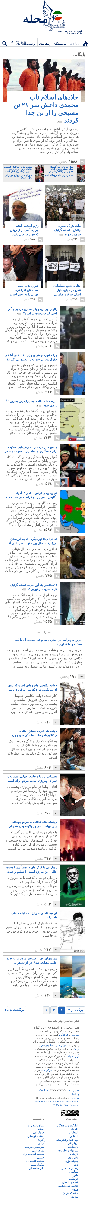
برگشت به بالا (14, 1009)
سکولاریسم (37, 1164)
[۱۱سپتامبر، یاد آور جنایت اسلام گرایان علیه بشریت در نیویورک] (63, 623)
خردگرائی (38, 1132)
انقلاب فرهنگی (35, 1136)
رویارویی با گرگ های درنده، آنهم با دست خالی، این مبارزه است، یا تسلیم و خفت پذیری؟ (31, 870)
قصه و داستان (70, 1182)
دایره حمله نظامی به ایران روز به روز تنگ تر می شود (31, 403)
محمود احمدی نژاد (33, 1153)
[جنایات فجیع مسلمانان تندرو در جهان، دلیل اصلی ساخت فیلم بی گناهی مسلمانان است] (65, 266)
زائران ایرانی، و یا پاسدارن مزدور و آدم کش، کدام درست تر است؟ (32, 311)
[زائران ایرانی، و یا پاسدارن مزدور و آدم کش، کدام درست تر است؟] (72, 327)
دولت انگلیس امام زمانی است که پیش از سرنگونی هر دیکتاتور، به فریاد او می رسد (32, 688)
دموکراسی (61, 1045)
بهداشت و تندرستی (67, 1139)
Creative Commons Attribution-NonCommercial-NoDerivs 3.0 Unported (56, 1101)
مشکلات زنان (70, 1193)
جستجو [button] (4, 42)
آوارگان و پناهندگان (67, 1125)
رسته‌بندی (44, 43)
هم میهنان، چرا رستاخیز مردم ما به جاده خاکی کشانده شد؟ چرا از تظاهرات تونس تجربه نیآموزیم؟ (32, 961)
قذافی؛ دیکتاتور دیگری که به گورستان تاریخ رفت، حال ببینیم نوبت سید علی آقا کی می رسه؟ (32, 541)
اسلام (41, 1129)
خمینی (40, 1157)
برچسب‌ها (30, 43)
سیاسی (75, 1034)
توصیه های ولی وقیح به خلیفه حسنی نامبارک (34, 915)
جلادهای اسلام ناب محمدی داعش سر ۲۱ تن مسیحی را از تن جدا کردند (46, 109)
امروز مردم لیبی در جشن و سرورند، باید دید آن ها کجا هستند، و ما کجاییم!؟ (48, 642)
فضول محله (44, 16)
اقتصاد (74, 1129)
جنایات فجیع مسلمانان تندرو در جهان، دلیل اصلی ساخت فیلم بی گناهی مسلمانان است (67, 294)
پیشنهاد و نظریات (68, 1150)
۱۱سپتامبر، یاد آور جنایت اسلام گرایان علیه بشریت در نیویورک (33, 587)
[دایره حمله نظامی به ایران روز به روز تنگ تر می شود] (72, 419)
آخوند (41, 1139)
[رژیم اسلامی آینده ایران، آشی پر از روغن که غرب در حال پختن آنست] (23, 206)
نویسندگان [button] (60, 43)
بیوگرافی (73, 1143)
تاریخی (74, 1153)
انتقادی (74, 1136)
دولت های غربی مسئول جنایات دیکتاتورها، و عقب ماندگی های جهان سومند (34, 733)
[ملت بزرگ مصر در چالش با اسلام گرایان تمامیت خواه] (65, 209)
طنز (76, 1175)
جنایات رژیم (71, 1161)
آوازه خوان (73, 1056)
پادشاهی (73, 1146)
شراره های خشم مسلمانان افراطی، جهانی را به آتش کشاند (24, 292)
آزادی (76, 1048)
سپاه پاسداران (36, 1125)
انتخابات (73, 1132)
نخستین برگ (84, 42)
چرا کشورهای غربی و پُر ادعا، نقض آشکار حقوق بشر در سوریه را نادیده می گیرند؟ (31, 358)
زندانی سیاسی (69, 1168)
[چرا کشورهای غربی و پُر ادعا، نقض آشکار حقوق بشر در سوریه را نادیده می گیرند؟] (72, 373)
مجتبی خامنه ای (35, 1161)
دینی (75, 1164)
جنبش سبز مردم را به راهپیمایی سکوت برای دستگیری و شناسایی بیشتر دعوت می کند (30, 449)
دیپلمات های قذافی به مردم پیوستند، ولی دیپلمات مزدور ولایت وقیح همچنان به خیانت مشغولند (33, 824)
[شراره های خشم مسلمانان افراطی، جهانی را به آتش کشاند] (23, 271)
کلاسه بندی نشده (68, 1186)
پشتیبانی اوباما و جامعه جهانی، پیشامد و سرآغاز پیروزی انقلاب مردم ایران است (32, 778)
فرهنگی (63, 1034)
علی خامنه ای (36, 1168)
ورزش (74, 1196)
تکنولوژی (73, 1157)
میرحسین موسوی (34, 1146)
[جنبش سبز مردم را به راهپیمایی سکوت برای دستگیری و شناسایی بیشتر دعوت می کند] (72, 465)
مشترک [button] (17, 42)
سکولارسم (47, 1045)
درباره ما (75, 43)
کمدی (75, 1189)
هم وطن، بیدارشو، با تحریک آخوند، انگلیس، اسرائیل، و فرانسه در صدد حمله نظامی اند (31, 495)
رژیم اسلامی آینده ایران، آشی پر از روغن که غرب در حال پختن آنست (24, 232)
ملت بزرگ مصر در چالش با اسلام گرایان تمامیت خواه (67, 230)
